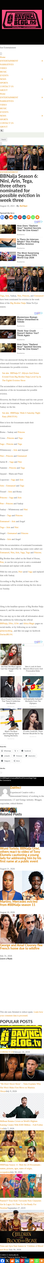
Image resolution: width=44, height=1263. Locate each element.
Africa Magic (29, 623)
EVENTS (4, 75)
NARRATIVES (7, 64)
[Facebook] (2, 217)
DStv (11, 623)
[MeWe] (24, 217)
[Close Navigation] (1, 143)
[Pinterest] (20, 217)
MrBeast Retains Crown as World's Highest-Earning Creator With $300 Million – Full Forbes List (21, 1125)
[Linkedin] (15, 217)
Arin (7, 296)
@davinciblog (6, 631)
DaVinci (23, 206)
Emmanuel (39, 296)
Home (2, 57)
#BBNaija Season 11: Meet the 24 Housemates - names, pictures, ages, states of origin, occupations (21, 1168)
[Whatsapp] (33, 217)
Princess (25, 296)
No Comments (5, 780)
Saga (2, 444)
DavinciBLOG (6, 634)
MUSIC (3, 72)
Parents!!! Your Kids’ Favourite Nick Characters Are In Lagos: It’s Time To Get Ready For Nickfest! (20, 1204)
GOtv (16, 623)
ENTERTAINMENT (9, 61)
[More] (37, 217)
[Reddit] (11, 217)
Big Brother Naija (18, 303)
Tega (2, 296)
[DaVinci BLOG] (22, 44)
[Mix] (29, 217)
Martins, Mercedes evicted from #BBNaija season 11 (18, 903)
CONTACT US (7, 86)
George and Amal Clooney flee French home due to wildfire (21, 947)
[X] (7, 217)
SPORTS (4, 83)
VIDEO (3, 68)
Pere (2, 503)
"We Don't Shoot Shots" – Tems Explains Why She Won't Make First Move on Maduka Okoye (20, 1087)
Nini (19, 296)
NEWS (3, 79)
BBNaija (3, 623)
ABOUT (4, 90)
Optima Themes (21, 1257)
